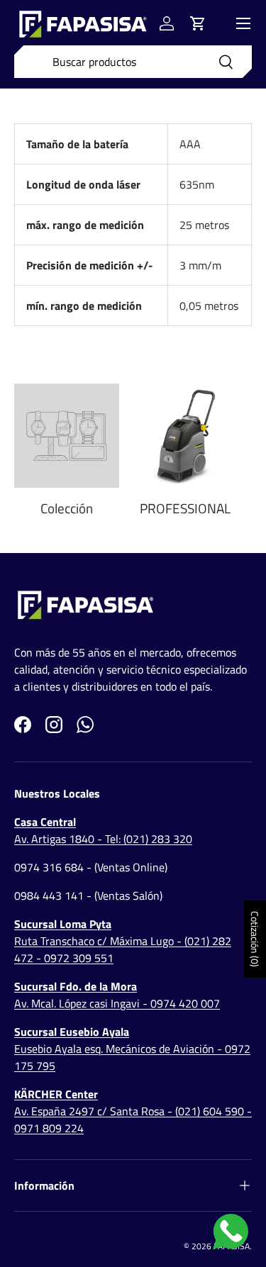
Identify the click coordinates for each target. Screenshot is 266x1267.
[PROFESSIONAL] (185, 436)
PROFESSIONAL (185, 508)
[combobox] (133, 61)
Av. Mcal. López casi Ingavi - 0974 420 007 (117, 995)
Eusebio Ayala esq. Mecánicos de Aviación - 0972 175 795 (132, 1048)
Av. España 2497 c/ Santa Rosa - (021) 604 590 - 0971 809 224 (133, 1111)
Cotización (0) (255, 939)
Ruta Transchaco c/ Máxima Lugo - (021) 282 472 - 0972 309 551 (122, 940)
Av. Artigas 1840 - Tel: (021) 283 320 (103, 830)
